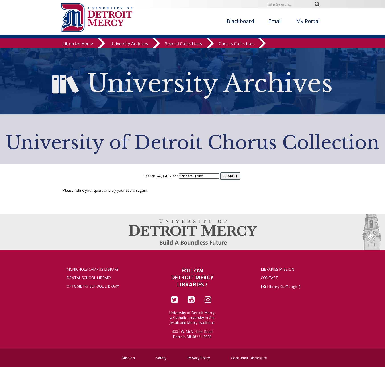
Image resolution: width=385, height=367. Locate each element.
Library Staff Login (282, 286)
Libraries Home (78, 43)
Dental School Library (89, 278)
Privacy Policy (199, 357)
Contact (269, 278)
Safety (161, 357)
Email (275, 21)
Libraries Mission (277, 269)
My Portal (308, 21)
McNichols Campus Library (93, 269)
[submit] (318, 4)
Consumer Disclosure (249, 357)
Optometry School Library (93, 286)
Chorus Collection (236, 43)
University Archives (129, 43)
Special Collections (183, 43)
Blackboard (240, 21)
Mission (128, 357)
